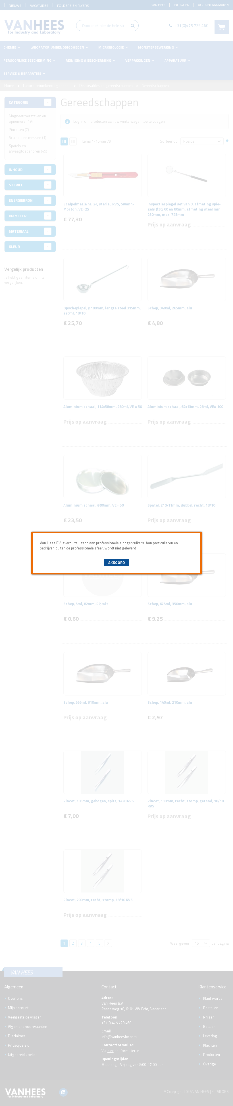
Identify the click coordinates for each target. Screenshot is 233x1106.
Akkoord (116, 562)
